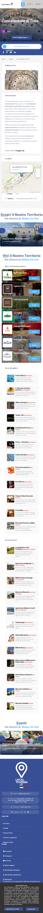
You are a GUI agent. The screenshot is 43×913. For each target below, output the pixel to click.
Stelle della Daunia (25, 635)
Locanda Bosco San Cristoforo (25, 548)
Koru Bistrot (23, 482)
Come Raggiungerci (20, 37)
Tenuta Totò (23, 415)
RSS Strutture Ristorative (13, 875)
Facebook (8, 851)
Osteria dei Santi (25, 455)
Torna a (21, 46)
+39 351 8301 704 (25, 807)
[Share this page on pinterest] (7, 52)
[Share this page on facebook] (3, 52)
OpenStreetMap (37, 192)
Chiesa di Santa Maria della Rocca (15, 239)
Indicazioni (15, 169)
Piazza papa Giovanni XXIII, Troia (26, 198)
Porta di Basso (23, 375)
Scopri (34, 278)
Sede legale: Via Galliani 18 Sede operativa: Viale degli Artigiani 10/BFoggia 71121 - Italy (20, 800)
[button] (21, 175)
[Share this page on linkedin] (15, 52)
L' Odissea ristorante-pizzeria (22, 389)
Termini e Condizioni (10, 837)
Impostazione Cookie (12, 909)
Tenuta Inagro (24, 622)
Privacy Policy (8, 833)
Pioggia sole (19, 151)
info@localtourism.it (24, 793)
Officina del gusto (25, 402)
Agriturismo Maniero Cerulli (25, 609)
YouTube (8, 860)
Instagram (8, 856)
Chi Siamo (6, 823)
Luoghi (11, 59)
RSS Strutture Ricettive (12, 870)
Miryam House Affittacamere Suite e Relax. (25, 661)
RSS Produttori (10, 865)
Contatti (5, 828)
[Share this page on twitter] (11, 52)
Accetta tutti (31, 909)
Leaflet (30, 192)
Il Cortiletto (21, 510)
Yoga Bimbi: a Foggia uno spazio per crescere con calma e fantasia (20, 749)
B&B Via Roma (24, 648)
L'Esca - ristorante (25, 442)
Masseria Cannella (24, 703)
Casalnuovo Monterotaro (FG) (12, 241)
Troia (5, 25)
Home (3, 59)
